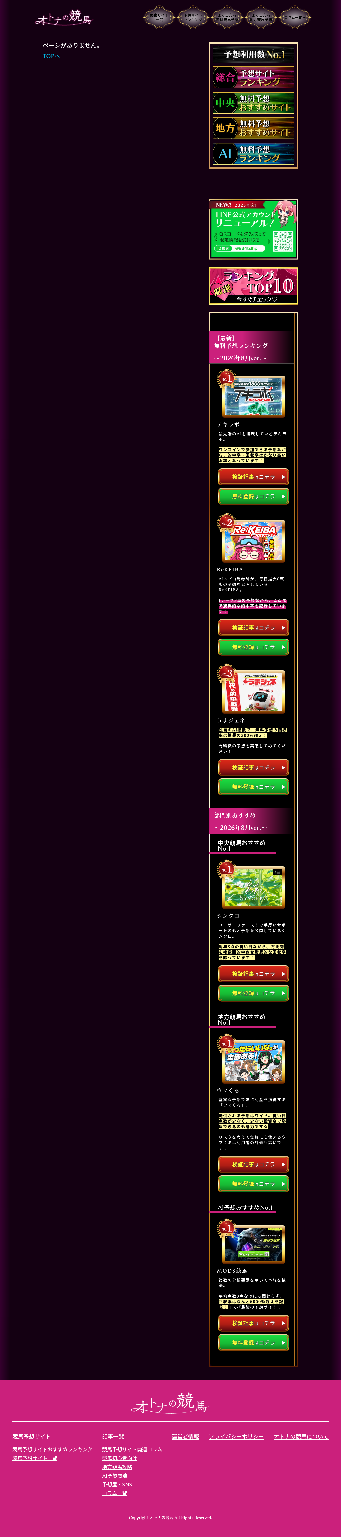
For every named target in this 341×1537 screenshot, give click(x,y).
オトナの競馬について (301, 1436)
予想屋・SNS (117, 1484)
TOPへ (51, 56)
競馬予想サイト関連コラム (132, 1449)
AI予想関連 (114, 1475)
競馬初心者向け (119, 1458)
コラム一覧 (114, 1493)
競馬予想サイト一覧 (34, 1458)
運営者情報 (185, 1436)
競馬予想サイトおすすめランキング (52, 1449)
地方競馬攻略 (117, 1466)
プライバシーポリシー (236, 1436)
